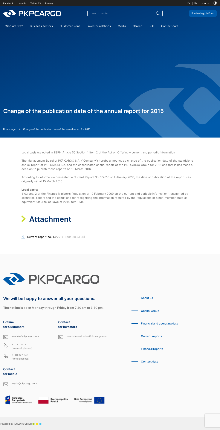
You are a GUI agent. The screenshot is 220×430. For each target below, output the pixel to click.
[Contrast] (215, 3)
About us (147, 298)
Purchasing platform (202, 13)
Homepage (9, 129)
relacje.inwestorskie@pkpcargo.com (87, 336)
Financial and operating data (159, 323)
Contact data (169, 26)
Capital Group (150, 310)
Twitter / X (35, 3)
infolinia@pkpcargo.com (25, 336)
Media (122, 26)
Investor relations (99, 26)
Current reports (151, 336)
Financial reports (152, 348)
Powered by (16, 423)
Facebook (8, 3)
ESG (151, 26)
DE (195, 3)
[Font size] (205, 3)
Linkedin (22, 3)
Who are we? (14, 26)
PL (189, 3)
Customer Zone (70, 26)
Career (137, 26)
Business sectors (41, 26)
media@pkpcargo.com (24, 383)
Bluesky (49, 3)
